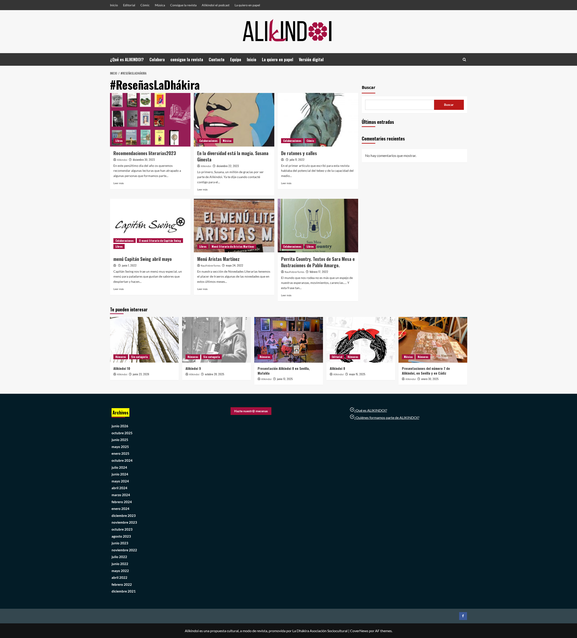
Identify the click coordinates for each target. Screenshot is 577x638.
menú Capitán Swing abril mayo (142, 259)
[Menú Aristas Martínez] (234, 225)
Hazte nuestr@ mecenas (251, 411)
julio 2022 (119, 557)
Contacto (216, 59)
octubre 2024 (122, 460)
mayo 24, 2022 (234, 265)
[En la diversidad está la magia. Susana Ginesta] (234, 120)
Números (120, 357)
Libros (119, 141)
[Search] (464, 59)
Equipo (235, 59)
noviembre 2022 (124, 550)
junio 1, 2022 (129, 265)
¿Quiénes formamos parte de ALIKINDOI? (386, 417)
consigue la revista (186, 59)
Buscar (368, 87)
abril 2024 (119, 488)
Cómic (145, 5)
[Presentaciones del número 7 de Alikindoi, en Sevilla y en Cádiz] (432, 340)
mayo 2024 (120, 481)
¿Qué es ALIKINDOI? (127, 59)
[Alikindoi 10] (144, 340)
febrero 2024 (122, 502)
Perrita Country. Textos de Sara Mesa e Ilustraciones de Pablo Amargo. (318, 262)
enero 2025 (120, 453)
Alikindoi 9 (193, 368)
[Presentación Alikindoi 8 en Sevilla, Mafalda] (288, 340)
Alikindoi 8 (337, 368)
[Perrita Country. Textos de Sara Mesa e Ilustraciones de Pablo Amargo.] (318, 225)
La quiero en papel (247, 5)
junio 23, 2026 (141, 374)
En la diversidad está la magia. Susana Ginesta (232, 156)
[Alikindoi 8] (360, 340)
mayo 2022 (120, 571)
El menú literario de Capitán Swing (160, 240)
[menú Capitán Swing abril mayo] (150, 225)
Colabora (157, 59)
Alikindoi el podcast (215, 5)
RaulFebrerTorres (210, 266)
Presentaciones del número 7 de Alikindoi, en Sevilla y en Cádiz (426, 371)
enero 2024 (120, 509)
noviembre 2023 (124, 522)
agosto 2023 (121, 536)
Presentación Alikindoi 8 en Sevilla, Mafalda (284, 371)
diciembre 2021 (124, 591)
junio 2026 (120, 426)
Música (160, 5)
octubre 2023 (122, 529)
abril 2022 (119, 577)
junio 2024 (120, 474)
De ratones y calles (299, 153)
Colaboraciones (208, 141)
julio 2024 (119, 467)
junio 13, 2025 (285, 379)
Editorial (129, 5)
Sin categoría (139, 357)
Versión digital (311, 59)
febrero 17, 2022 (319, 272)
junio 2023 (120, 543)
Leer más (118, 183)
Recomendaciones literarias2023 (144, 153)
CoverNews (359, 631)
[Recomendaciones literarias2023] (150, 120)
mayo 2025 (120, 447)
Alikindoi (122, 160)
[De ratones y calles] (318, 120)
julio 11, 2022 (297, 159)
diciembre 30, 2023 (144, 159)
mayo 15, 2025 (357, 374)
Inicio (114, 5)
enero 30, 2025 (430, 379)
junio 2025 (120, 440)
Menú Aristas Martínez (218, 259)
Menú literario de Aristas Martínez (233, 246)
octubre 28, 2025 (214, 374)
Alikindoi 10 (121, 368)
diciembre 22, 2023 (228, 166)
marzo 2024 (121, 495)
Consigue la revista (183, 5)
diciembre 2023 (124, 516)
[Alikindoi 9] (216, 340)
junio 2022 (120, 564)
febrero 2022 (122, 584)
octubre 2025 (122, 433)
